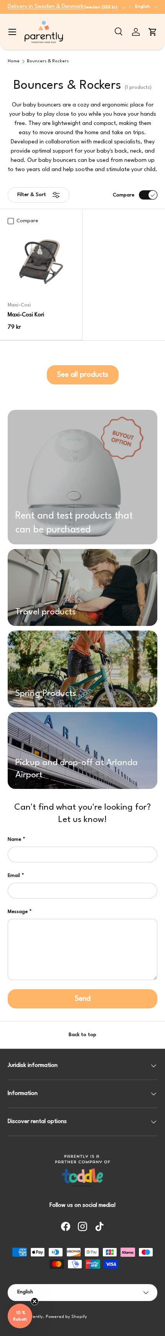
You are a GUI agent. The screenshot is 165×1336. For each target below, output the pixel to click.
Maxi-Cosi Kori (26, 315)
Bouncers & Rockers (48, 61)
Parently (34, 1317)
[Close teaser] (34, 1301)
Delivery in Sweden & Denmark (46, 7)
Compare (123, 195)
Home (14, 61)
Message (18, 911)
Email (14, 875)
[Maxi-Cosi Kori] (41, 261)
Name (14, 839)
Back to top (82, 1034)
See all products (82, 374)
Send (83, 998)
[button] (152, 31)
